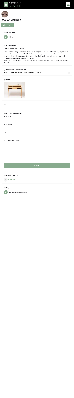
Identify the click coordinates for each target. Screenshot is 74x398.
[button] (68, 4)
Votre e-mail (8, 125)
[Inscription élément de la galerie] (14, 90)
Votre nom (7, 117)
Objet (6, 133)
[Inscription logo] (4, 14)
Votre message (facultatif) (13, 140)
